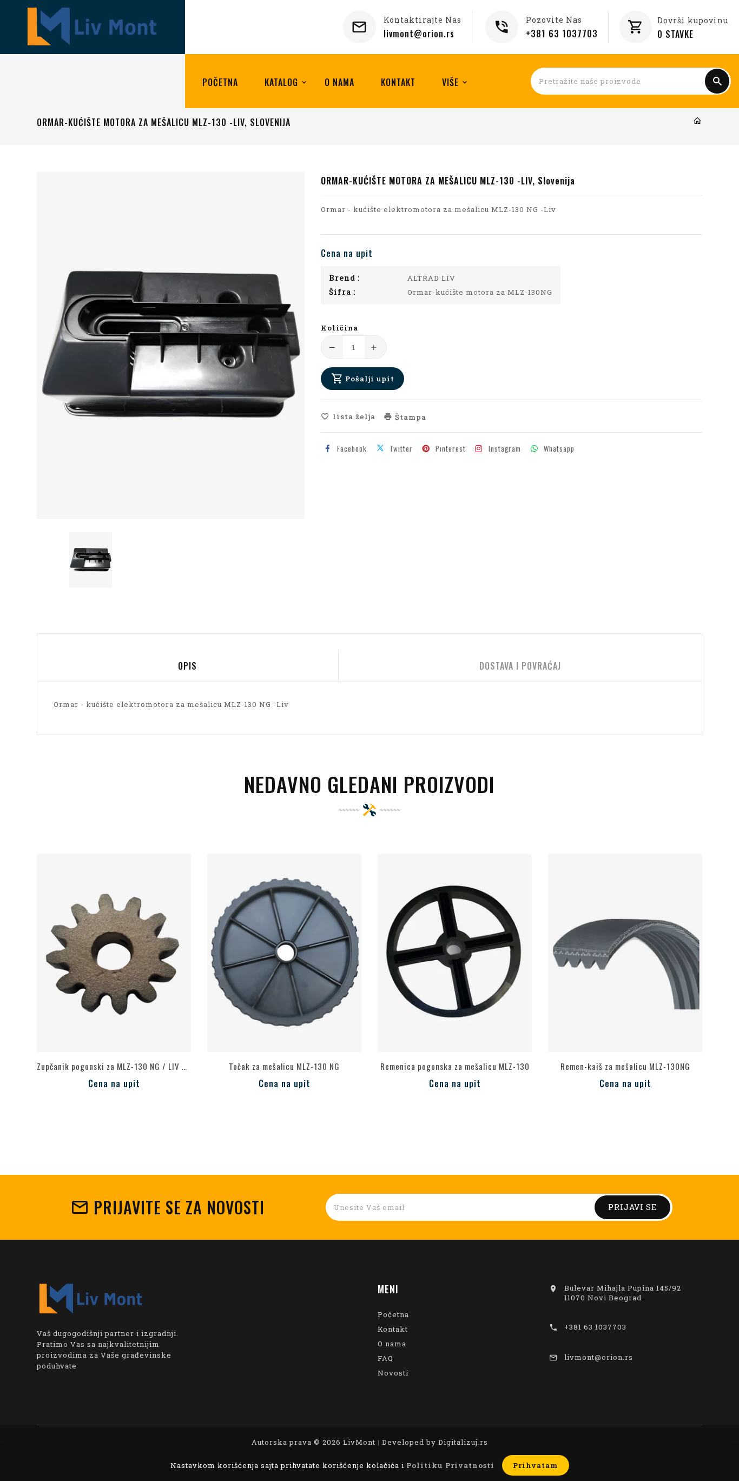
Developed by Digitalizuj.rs (435, 1442)
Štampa (409, 416)
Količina (339, 328)
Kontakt (393, 1329)
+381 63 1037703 (562, 33)
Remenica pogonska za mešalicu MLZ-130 (455, 1066)
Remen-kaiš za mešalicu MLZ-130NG (625, 1066)
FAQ (385, 1358)
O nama (392, 1343)
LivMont (359, 1442)
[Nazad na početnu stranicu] (697, 121)
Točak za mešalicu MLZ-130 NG (284, 1066)
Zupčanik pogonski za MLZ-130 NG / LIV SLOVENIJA (114, 1066)
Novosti (393, 1373)
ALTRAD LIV (431, 278)
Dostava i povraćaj (520, 665)
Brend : (344, 278)
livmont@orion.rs (419, 33)
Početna (393, 1314)
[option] (91, 559)
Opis (187, 665)
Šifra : (342, 292)
